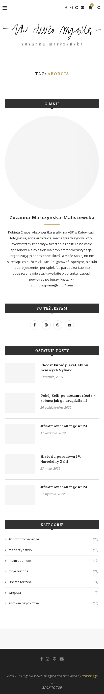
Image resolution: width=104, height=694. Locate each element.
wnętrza (53, 592)
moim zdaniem (53, 560)
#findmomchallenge (53, 539)
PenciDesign (90, 676)
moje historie (53, 571)
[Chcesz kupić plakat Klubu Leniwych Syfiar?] (20, 373)
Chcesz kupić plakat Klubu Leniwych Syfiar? (64, 367)
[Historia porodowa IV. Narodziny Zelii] (20, 464)
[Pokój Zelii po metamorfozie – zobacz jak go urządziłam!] (20, 403)
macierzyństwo (53, 550)
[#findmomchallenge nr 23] (20, 495)
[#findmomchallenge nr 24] (20, 434)
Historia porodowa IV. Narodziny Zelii (60, 459)
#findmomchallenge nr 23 (63, 487)
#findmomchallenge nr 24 (63, 426)
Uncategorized (53, 582)
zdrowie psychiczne (53, 603)
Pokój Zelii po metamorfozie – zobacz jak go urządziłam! (67, 398)
